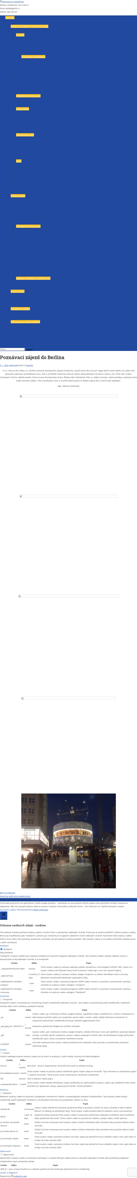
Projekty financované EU (24, 121)
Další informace (41, 909)
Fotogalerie (17, 126)
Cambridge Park (25, 134)
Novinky (9, 17)
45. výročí (16, 147)
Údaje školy (22, 39)
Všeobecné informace (23, 30)
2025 (18, 165)
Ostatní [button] (3, 1049)
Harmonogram (19, 213)
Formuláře (22, 113)
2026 (18, 161)
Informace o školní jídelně (25, 321)
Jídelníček (16, 330)
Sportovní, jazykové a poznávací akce (31, 217)
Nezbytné (7, 949)
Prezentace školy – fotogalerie (27, 82)
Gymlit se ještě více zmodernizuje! (15, 896)
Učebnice (16, 282)
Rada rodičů (17, 91)
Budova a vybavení (26, 43)
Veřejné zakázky (25, 48)
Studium (10, 191)
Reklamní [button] (4, 1090)
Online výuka (18, 195)
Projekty (15, 261)
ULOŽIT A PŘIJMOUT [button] (9, 1173)
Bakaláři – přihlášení (22, 200)
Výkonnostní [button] (5, 1151)
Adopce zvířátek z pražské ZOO (33, 278)
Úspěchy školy (19, 117)
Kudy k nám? (18, 313)
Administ (13, 365)
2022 (18, 178)
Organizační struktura (28, 69)
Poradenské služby (21, 265)
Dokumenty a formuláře (24, 104)
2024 (18, 169)
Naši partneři (18, 130)
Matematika (22, 234)
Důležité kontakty (20, 308)
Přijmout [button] (20, 909)
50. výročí (16, 152)
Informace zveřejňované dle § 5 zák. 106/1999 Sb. (43, 74)
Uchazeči (10, 287)
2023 (18, 174)
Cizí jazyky (21, 239)
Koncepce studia (20, 221)
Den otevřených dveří (23, 295)
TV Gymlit (16, 269)
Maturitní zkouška (21, 252)
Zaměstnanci (18, 87)
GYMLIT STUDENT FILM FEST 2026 (29, 26)
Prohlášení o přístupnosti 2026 (38, 65)
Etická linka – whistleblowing (32, 78)
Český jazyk (22, 230)
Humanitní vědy (25, 243)
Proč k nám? (17, 291)
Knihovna (10, 339)
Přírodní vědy (23, 247)
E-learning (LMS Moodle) (24, 208)
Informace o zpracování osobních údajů (43, 61)
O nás (8, 21)
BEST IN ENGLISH (7, 893)
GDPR (19, 52)
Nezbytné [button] (4, 945)
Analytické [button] (4, 996)
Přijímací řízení (19, 300)
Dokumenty (22, 108)
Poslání (20, 34)
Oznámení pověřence (33, 56)
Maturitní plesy (19, 156)
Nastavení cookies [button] (8, 909)
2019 (18, 187)
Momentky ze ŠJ (19, 334)
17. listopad (17, 143)
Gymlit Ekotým (13, 343)
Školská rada (18, 100)
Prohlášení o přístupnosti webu (50, 899)
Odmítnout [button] (29, 909)
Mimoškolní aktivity (22, 274)
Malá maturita (18, 256)
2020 (18, 182)
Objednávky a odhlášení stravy (28, 326)
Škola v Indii (23, 139)
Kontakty (10, 304)
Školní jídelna (12, 317)
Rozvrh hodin (18, 204)
